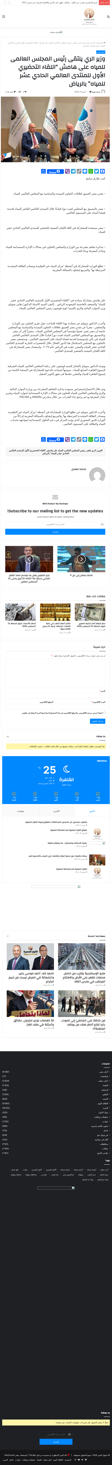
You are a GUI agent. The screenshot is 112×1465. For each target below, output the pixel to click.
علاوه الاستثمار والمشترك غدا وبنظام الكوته (67, 843)
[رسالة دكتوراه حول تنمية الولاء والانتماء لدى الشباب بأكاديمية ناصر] (97, 859)
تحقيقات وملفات (101, 1117)
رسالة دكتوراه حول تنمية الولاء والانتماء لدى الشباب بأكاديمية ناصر (58, 856)
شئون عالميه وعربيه (99, 1126)
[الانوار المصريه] (89, 16)
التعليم (105, 1094)
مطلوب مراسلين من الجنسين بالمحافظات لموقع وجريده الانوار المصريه (56, 822)
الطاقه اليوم (103, 1103)
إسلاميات (104, 1076)
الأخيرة (56, 811)
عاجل (105, 1130)
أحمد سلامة (104, 1170)
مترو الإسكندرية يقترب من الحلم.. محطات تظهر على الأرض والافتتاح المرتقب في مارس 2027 (59, 2)
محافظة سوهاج (31, 1175)
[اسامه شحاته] (56, 32)
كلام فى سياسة (101, 1139)
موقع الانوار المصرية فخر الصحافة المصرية (68, 830)
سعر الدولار (104, 1175)
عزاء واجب (55, 1175)
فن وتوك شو (102, 1135)
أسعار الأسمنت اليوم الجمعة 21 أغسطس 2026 (22, 625)
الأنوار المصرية (51, 1170)
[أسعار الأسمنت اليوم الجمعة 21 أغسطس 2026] (20, 612)
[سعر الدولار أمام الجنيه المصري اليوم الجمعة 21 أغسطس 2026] (90, 612)
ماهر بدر (44, 1175)
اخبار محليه (103, 1081)
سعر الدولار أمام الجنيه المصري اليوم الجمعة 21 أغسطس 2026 (91, 625)
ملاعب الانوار (102, 1153)
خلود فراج (15, 1170)
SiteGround (9, 1455)
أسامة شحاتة (91, 1170)
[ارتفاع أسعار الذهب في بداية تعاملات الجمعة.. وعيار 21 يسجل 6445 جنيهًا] (55, 612)
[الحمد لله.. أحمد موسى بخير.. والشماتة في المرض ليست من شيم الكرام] (30, 956)
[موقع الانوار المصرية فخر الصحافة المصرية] (97, 834)
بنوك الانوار (103, 1112)
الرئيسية (100, 43)
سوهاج (80, 1175)
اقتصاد (105, 1085)
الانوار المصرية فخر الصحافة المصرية (71, 869)
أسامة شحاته (78, 1170)
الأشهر (92, 811)
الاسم (102, 691)
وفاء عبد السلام (87, 1179)
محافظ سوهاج (16, 1175)
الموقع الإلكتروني (46, 702)
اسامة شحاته (65, 1170)
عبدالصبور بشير (68, 1175)
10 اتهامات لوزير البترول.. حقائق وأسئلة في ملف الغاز (34, 1022)
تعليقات (20, 811)
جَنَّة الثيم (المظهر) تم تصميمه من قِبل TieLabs (48, 1455)
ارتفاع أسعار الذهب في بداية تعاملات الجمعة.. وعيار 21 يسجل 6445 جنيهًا (56, 626)
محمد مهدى (96, 92)
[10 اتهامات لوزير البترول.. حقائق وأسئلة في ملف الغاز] (30, 1003)
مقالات (105, 1148)
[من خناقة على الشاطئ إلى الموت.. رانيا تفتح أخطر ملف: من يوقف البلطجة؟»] (81, 1003)
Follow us (105, 1413)
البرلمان (104, 1090)
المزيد (105, 1108)
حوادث (105, 1121)
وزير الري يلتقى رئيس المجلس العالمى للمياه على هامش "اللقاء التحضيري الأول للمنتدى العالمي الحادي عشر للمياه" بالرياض (55, 452)
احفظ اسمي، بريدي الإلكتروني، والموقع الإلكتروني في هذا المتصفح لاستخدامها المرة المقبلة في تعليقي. (62, 713)
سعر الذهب (91, 1175)
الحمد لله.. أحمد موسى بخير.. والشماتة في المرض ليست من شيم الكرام (31, 977)
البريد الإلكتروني (98, 702)
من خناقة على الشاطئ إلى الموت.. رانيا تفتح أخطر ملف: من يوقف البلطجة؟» (83, 1024)
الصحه (105, 1099)
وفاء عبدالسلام (102, 1179)
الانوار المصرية (37, 1170)
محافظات (104, 1144)
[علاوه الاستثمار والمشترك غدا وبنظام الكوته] (97, 847)
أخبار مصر (91, 43)
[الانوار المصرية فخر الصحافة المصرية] (97, 872)
